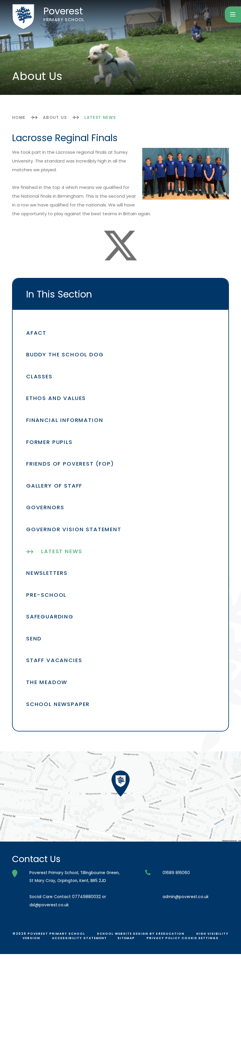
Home (19, 117)
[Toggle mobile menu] (233, 14)
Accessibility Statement (79, 938)
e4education (170, 933)
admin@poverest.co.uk (186, 897)
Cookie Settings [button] (200, 938)
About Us (55, 117)
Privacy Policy (163, 938)
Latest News (100, 117)
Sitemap (126, 938)
